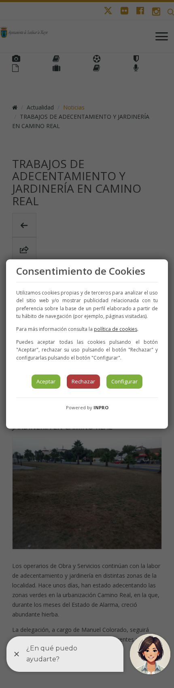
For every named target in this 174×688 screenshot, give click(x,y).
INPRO (100, 407)
